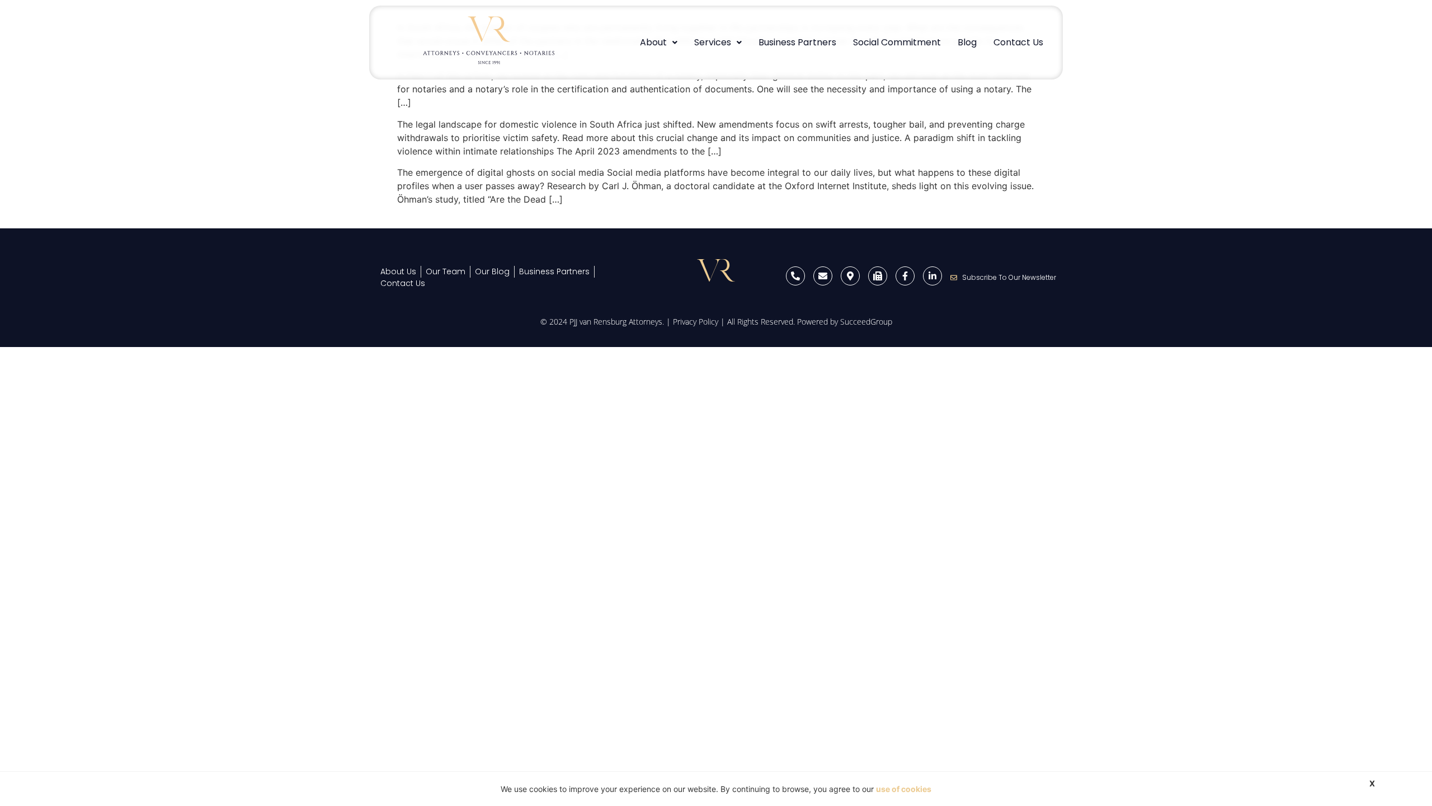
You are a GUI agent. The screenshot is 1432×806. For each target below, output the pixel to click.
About (653, 42)
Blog (967, 42)
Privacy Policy (695, 321)
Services (712, 42)
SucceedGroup (866, 321)
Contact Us (1018, 42)
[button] (659, 42)
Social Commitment (897, 42)
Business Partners (797, 42)
